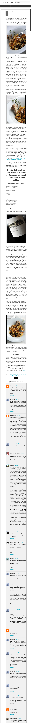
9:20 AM (17, 443)
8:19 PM (17, 573)
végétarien (17, 375)
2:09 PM (17, 685)
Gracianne (12, 531)
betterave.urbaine (13, 718)
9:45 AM (22, 453)
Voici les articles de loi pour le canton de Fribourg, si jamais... (16, 158)
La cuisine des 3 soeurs (15, 453)
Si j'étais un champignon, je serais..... (16, 14)
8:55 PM (17, 584)
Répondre (12, 395)
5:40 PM (19, 709)
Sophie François (13, 709)
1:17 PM (17, 671)
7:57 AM (16, 630)
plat (25, 374)
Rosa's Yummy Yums (14, 542)
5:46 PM (19, 718)
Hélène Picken (13, 415)
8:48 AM (15, 385)
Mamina (11, 385)
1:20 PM (16, 465)
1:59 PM (16, 531)
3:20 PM (21, 542)
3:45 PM (17, 695)
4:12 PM (17, 652)
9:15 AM (18, 415)
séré (13, 375)
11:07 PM (18, 609)
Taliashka (12, 465)
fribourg (22, 374)
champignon (17, 374)
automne (12, 374)
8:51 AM (17, 399)
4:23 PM (16, 558)
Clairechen (12, 558)
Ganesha (12, 630)
